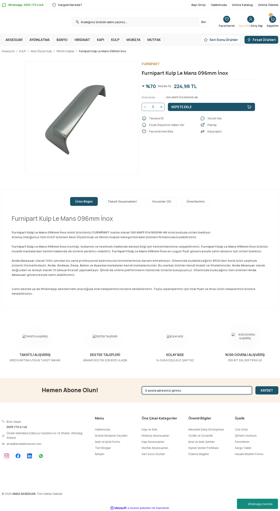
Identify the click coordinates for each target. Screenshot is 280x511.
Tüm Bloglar (103, 448)
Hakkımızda (102, 429)
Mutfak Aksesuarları (155, 448)
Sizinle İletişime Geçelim (111, 435)
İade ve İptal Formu (107, 442)
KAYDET (267, 390)
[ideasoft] (118, 508)
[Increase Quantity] (162, 107)
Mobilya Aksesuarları (155, 435)
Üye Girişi (241, 429)
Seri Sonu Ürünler (153, 454)
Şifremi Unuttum (246, 435)
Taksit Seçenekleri (122, 201)
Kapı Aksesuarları (153, 442)
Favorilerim (242, 442)
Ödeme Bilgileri (198, 454)
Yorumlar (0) (161, 201)
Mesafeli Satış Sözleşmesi (206, 429)
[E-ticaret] (139, 508)
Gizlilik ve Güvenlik (200, 435)
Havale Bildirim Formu (249, 454)
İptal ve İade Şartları (201, 442)
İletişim (99, 454)
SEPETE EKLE (181, 107)
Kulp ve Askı (149, 429)
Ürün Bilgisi (84, 201)
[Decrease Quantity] (144, 107)
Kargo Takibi (243, 448)
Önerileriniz (196, 201)
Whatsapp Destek (260, 504)
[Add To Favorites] (169, 131)
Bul (203, 22)
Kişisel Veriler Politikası (203, 448)
